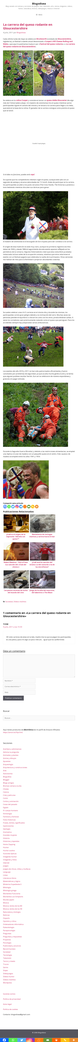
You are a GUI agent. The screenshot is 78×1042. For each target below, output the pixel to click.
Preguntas (7, 933)
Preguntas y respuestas (12, 936)
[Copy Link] (33, 506)
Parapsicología (9, 930)
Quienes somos (9, 994)
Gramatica (7, 832)
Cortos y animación (10, 801)
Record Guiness (9, 949)
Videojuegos (8, 973)
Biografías (7, 777)
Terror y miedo (9, 961)
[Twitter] (13, 506)
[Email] (29, 506)
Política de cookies (10, 1009)
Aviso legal (7, 1004)
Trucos (6, 964)
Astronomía (7, 773)
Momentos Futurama (11, 893)
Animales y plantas (10, 755)
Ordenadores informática (13, 924)
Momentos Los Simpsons (13, 896)
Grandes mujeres (10, 835)
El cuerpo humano (10, 810)
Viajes (5, 970)
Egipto (5, 807)
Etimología (7, 813)
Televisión (7, 958)
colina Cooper (22, 100)
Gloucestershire (64, 39)
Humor (6, 847)
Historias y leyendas (11, 841)
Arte (4, 770)
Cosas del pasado (10, 804)
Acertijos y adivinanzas (12, 749)
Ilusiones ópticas (10, 853)
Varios (5, 967)
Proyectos (7, 939)
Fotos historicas (9, 820)
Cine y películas (9, 795)
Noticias (6, 915)
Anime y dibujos (9, 758)
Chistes (6, 789)
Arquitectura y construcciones (15, 767)
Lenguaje (6, 872)
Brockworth (41, 39)
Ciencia (6, 792)
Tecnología (7, 955)
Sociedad (9, 601)
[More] (36, 506)
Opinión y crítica (9, 921)
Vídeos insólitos (20, 601)
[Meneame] (25, 506)
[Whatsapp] (9, 506)
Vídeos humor (8, 976)
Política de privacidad (12, 999)
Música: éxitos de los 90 (12, 909)
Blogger (6, 780)
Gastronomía (8, 826)
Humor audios (9, 850)
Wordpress (7, 983)
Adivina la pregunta (11, 752)
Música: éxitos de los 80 (12, 906)
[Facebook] (5, 506)
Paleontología (8, 927)
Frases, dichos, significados (14, 823)
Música (6, 903)
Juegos (5, 866)
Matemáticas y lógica (11, 881)
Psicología (7, 943)
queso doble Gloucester (57, 100)
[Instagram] (17, 506)
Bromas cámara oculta (12, 786)
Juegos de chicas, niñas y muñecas (16, 869)
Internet (6, 863)
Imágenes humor (10, 856)
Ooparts (6, 918)
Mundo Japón (8, 900)
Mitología (7, 887)
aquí (32, 174)
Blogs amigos (8, 783)
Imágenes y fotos (10, 860)
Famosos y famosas (11, 816)
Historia (6, 838)
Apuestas (7, 761)
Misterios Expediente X (12, 884)
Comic (5, 798)
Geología (6, 829)
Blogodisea (39, 3)
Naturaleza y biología (12, 912)
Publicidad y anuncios (12, 946)
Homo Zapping (9, 844)
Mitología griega (9, 890)
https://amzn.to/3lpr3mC (13, 732)
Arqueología (8, 764)
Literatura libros (9, 878)
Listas (5, 875)
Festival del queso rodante (51, 44)
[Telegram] (21, 506)
